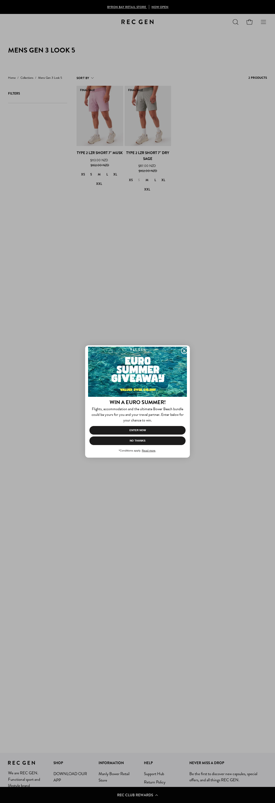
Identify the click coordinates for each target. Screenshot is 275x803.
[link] (137, 372)
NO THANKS (138, 440)
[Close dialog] (184, 350)
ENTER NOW (137, 430)
